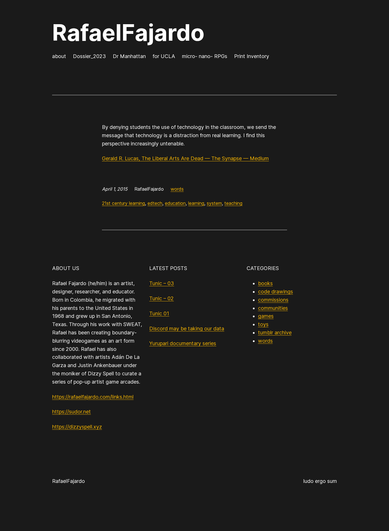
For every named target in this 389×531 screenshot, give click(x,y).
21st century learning (123, 203)
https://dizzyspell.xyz (77, 427)
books (265, 283)
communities (273, 308)
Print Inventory (251, 56)
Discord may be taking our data (186, 329)
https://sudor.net (71, 412)
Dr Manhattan (129, 56)
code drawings (275, 292)
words (177, 189)
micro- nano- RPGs (204, 56)
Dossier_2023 (89, 56)
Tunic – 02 (161, 298)
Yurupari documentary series (182, 343)
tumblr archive (275, 333)
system (214, 203)
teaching (233, 203)
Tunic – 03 (161, 283)
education (175, 203)
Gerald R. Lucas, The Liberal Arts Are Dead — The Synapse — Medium (185, 158)
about (59, 56)
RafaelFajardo (128, 32)
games (266, 316)
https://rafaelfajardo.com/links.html (93, 397)
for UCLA (164, 56)
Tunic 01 (159, 313)
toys (263, 324)
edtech (155, 203)
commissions (273, 300)
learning (196, 203)
